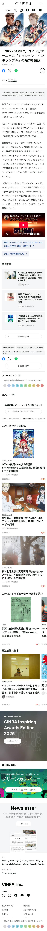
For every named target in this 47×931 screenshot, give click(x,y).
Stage (39, 861)
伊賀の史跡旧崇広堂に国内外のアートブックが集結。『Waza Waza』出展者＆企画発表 (21, 632)
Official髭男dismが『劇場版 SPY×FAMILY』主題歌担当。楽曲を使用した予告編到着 (23, 467)
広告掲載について (30, 910)
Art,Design (15, 861)
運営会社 (27, 906)
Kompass (12, 873)
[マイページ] (3, 4)
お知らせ (5, 914)
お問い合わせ (28, 914)
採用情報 (5, 910)
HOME (4, 419)
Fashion (41, 864)
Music (5, 861)
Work (25, 864)
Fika (4, 873)
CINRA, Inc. (12, 884)
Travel (33, 864)
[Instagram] (21, 10)
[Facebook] (27, 10)
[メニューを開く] (44, 4)
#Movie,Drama (8, 347)
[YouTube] (34, 10)
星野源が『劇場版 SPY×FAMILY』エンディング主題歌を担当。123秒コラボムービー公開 (23, 521)
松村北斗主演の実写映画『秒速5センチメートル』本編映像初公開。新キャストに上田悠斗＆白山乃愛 (23, 574)
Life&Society (15, 864)
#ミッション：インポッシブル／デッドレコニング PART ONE (23, 352)
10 (42, 386)
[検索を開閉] (40, 4)
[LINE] (40, 10)
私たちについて (7, 906)
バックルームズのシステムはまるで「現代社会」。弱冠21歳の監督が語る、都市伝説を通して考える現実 (21, 689)
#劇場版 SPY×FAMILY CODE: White (30, 347)
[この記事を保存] (42, 70)
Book (4, 864)
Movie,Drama (14, 419)
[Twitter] (15, 10)
